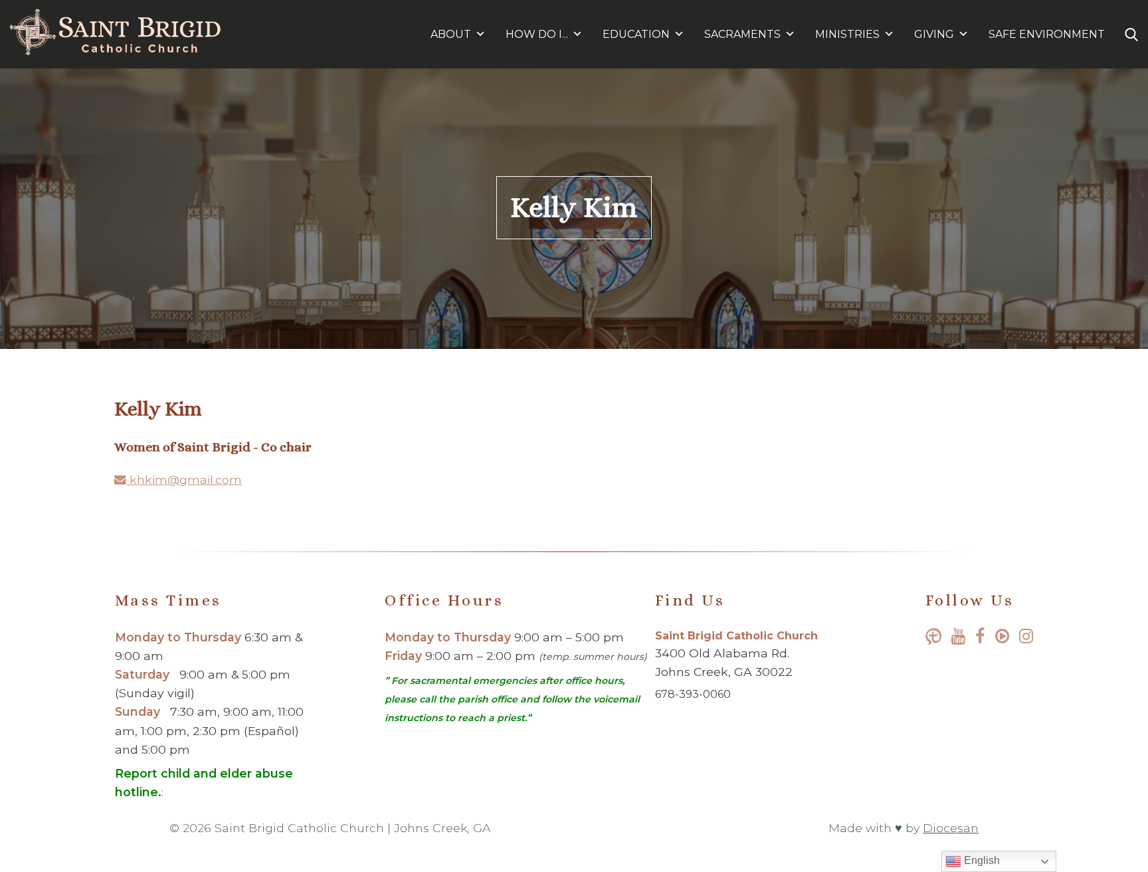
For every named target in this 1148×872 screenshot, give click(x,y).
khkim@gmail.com (184, 480)
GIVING (934, 34)
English (980, 860)
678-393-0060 (693, 694)
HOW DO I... (537, 34)
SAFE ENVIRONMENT (1047, 34)
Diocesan (951, 828)
